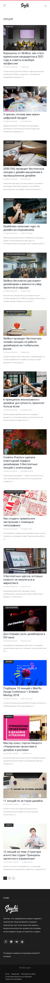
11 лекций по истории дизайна (23, 800)
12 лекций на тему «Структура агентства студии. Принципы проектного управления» (22, 855)
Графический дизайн (15, 492)
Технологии (11, 88)
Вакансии (15, 974)
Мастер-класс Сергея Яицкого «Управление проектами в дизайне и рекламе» (22, 746)
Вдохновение (11, 607)
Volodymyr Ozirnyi (11, 753)
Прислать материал (13, 979)
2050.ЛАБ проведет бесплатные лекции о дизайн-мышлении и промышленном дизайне (23, 172)
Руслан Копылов (10, 67)
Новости (9, 27)
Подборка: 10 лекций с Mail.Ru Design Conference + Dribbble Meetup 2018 (22, 692)
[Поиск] (45, 5)
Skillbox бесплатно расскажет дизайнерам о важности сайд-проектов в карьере (22, 284)
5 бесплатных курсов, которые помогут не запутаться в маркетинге (23, 580)
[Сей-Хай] (25, 5)
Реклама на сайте (28, 974)
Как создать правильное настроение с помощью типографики (19, 522)
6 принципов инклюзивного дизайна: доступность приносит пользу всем (24, 403)
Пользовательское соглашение (18, 977)
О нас (7, 974)
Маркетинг (10, 550)
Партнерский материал (15, 254)
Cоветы (9, 716)
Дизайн (9, 431)
